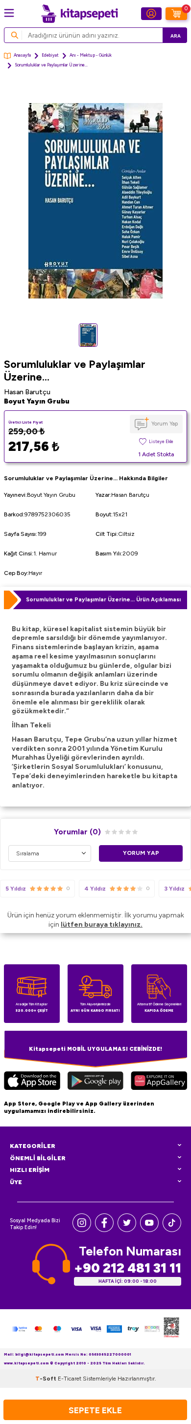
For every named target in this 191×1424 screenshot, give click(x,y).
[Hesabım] (151, 13)
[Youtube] (149, 1230)
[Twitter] (127, 1230)
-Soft (46, 1378)
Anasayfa (22, 55)
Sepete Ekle (95, 1410)
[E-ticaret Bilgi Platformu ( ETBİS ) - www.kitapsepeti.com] (171, 1328)
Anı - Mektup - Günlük (91, 55)
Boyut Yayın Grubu (37, 401)
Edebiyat (50, 55)
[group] (95, 200)
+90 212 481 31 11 (127, 1268)
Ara (175, 36)
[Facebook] (104, 1230)
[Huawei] (159, 1081)
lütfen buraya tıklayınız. (102, 924)
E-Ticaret (69, 1378)
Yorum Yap (164, 423)
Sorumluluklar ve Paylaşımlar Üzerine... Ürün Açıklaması (103, 599)
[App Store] (32, 1081)
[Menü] (9, 13)
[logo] (79, 13)
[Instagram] (81, 1230)
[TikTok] (172, 1230)
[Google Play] (95, 1081)
